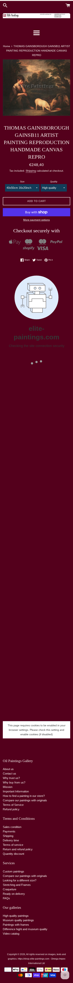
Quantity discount (13, 853)
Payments (9, 831)
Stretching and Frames (17, 884)
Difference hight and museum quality (25, 929)
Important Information (16, 791)
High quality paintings (16, 915)
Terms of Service (13, 804)
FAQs (6, 898)
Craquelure (9, 889)
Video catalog (11, 933)
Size (22, 181)
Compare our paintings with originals (25, 800)
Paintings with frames (16, 924)
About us (8, 769)
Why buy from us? (14, 782)
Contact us (9, 773)
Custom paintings (13, 871)
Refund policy (11, 809)
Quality (53, 181)
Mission (7, 786)
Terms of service (13, 844)
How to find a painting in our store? (24, 795)
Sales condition (12, 827)
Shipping (31, 170)
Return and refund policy (18, 849)
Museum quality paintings (18, 920)
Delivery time (11, 840)
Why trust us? (11, 778)
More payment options (36, 219)
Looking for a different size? (19, 880)
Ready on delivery (14, 893)
